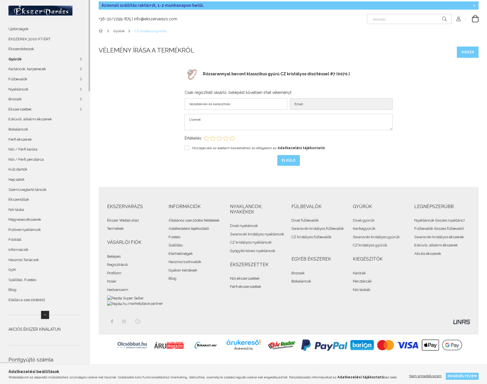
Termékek (115, 228)
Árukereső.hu (243, 348)
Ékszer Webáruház (123, 220)
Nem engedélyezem (425, 376)
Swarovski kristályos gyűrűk (376, 237)
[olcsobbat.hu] (132, 345)
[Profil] (458, 19)
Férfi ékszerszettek (245, 286)
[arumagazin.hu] (169, 345)
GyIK (12, 270)
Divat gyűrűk (364, 220)
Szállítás (176, 245)
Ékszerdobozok (21, 49)
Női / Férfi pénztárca (26, 159)
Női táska (16, 210)
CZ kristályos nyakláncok (251, 242)
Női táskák (361, 290)
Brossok (298, 273)
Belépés (114, 256)
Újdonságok (18, 29)
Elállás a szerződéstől (26, 300)
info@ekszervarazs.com (155, 19)
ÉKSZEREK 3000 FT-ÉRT (29, 39)
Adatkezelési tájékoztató (189, 228)
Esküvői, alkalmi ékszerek (30, 119)
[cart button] (472, 19)
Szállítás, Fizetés (22, 280)
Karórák (359, 273)
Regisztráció (117, 264)
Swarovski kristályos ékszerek (439, 237)
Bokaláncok (18, 129)
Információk (18, 250)
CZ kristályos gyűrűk (370, 245)
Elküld (289, 160)
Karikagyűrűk (364, 228)
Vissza (467, 52)
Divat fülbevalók (305, 220)
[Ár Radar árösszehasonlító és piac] (281, 345)
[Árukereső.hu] (243, 342)
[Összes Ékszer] (102, 31)
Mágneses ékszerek (24, 219)
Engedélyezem (462, 376)
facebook (112, 321)
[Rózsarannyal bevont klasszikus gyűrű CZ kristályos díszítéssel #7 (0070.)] (192, 73)
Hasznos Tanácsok (23, 260)
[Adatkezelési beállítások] (138, 321)
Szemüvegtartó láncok (27, 189)
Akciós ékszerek (427, 253)
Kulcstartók (17, 169)
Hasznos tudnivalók (185, 262)
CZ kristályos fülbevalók (311, 237)
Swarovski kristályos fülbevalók (317, 228)
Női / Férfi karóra (22, 149)
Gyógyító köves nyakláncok (252, 251)
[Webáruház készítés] (461, 321)
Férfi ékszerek (20, 139)
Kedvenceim (117, 290)
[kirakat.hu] (205, 345)
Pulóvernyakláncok (24, 230)
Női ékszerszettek (245, 278)
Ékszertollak (18, 199)
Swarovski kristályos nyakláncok (257, 234)
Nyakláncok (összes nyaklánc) (439, 220)
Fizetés (174, 237)
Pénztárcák (362, 281)
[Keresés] (444, 19)
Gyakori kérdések (183, 270)
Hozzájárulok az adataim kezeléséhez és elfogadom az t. (259, 148)
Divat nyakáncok (244, 226)
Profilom (114, 273)
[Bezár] (474, 5)
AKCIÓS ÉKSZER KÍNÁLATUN (34, 329)
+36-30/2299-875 (115, 19)
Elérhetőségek (181, 253)
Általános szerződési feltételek (194, 220)
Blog (12, 290)
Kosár (111, 281)
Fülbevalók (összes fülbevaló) (439, 228)
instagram (124, 321)
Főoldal (14, 239)
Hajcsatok (16, 179)
